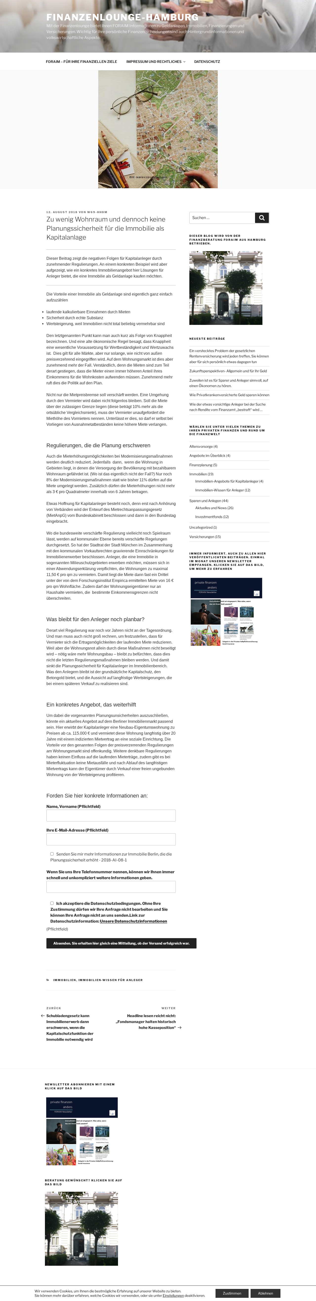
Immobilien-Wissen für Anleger (111, 980)
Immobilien (64, 980)
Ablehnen (265, 1293)
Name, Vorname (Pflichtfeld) (73, 806)
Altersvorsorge (201, 446)
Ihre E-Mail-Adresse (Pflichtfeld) (77, 830)
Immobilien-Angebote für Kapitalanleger (226, 481)
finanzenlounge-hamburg (122, 17)
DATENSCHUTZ (207, 61)
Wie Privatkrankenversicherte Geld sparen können (229, 395)
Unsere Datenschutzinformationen (133, 921)
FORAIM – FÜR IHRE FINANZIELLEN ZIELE (81, 61)
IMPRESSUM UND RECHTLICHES (153, 61)
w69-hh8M (97, 212)
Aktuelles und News (211, 508)
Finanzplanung (200, 465)
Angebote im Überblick (207, 455)
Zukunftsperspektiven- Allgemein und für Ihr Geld (228, 371)
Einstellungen (173, 1295)
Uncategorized (201, 527)
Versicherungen (201, 537)
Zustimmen (232, 1293)
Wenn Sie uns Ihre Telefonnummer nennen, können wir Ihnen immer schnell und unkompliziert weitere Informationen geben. (110, 875)
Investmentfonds (208, 517)
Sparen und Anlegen (205, 501)
